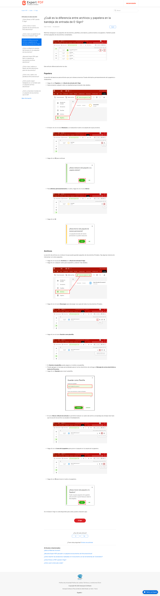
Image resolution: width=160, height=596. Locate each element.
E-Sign (36, 10)
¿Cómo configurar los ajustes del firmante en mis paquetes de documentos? (30, 50)
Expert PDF (25, 10)
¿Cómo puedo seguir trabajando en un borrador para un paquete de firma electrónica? (31, 83)
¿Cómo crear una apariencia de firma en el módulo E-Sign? (31, 35)
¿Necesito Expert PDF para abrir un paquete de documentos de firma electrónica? (30, 59)
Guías (31, 10)
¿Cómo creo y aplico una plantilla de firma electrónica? (30, 75)
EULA (99, 582)
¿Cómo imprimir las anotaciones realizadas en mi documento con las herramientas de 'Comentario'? (73, 556)
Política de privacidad (65, 582)
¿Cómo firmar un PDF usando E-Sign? (30, 20)
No (84, 536)
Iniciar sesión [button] (131, 3)
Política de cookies (77, 582)
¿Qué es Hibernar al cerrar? (52, 550)
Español (79, 592)
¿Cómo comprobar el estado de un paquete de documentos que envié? (31, 92)
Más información (26, 98)
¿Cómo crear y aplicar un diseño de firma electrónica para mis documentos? (30, 68)
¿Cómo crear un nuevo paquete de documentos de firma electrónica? (30, 27)
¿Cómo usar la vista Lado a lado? (53, 563)
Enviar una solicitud (87, 542)
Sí (75, 536)
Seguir (112, 27)
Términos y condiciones (90, 582)
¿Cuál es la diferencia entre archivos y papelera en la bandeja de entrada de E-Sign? (31, 42)
